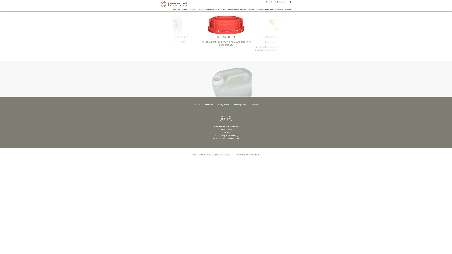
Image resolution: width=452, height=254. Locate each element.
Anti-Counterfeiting (264, 9)
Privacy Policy (223, 105)
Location (196, 105)
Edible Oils (278, 9)
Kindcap (251, 9)
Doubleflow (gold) (231, 9)
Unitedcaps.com (280, 2)
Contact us (208, 105)
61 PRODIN (192, 9)
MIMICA (184, 9)
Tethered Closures (206, 9)
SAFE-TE (219, 9)
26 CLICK (288, 9)
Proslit (243, 9)
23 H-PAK (176, 9)
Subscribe (254, 105)
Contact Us (269, 2)
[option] (172, 30)
